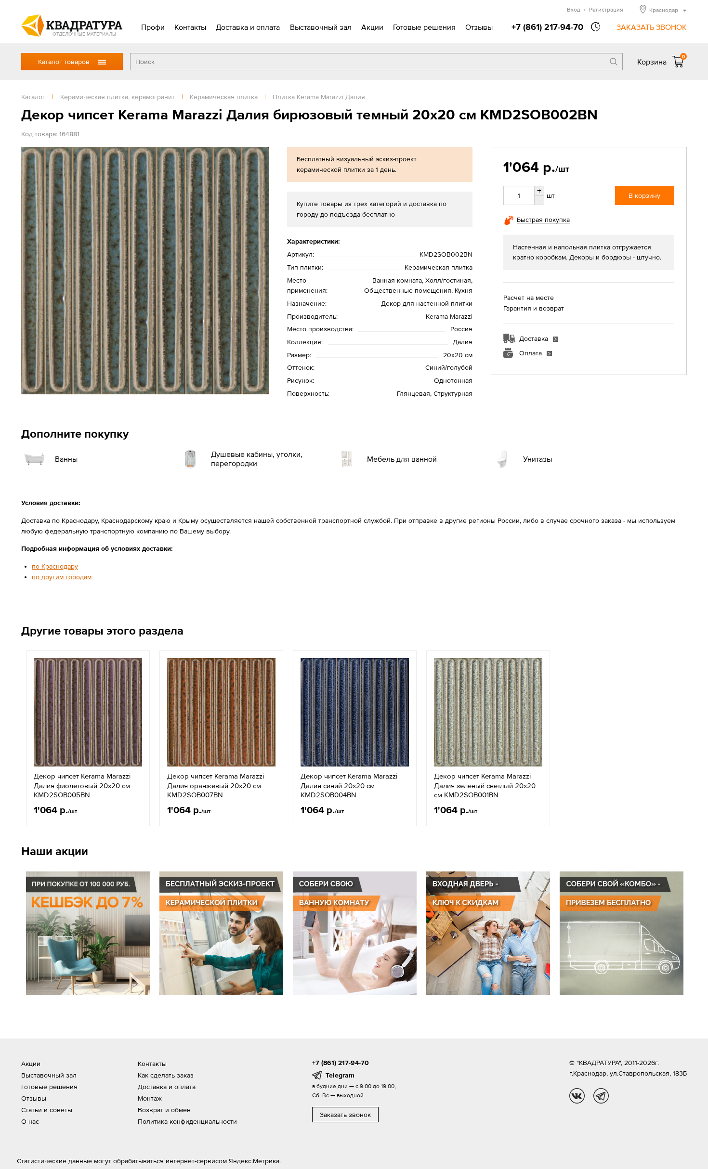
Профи (153, 27)
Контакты (190, 27)
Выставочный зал (321, 27)
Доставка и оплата (248, 27)
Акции (372, 27)
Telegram (340, 1075)
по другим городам (62, 577)
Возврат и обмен (164, 1110)
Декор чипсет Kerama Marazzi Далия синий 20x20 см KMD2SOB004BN (349, 785)
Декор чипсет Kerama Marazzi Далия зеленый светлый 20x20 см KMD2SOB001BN (485, 785)
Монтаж (150, 1098)
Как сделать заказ (166, 1075)
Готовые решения (424, 27)
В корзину (644, 195)
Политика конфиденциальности (187, 1121)
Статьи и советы (46, 1110)
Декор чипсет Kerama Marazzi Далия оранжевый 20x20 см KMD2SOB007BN (215, 785)
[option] (88, 738)
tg (601, 1096)
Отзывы (479, 27)
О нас (30, 1121)
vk (577, 1096)
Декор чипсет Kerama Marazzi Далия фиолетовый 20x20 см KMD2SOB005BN (82, 785)
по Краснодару (55, 566)
